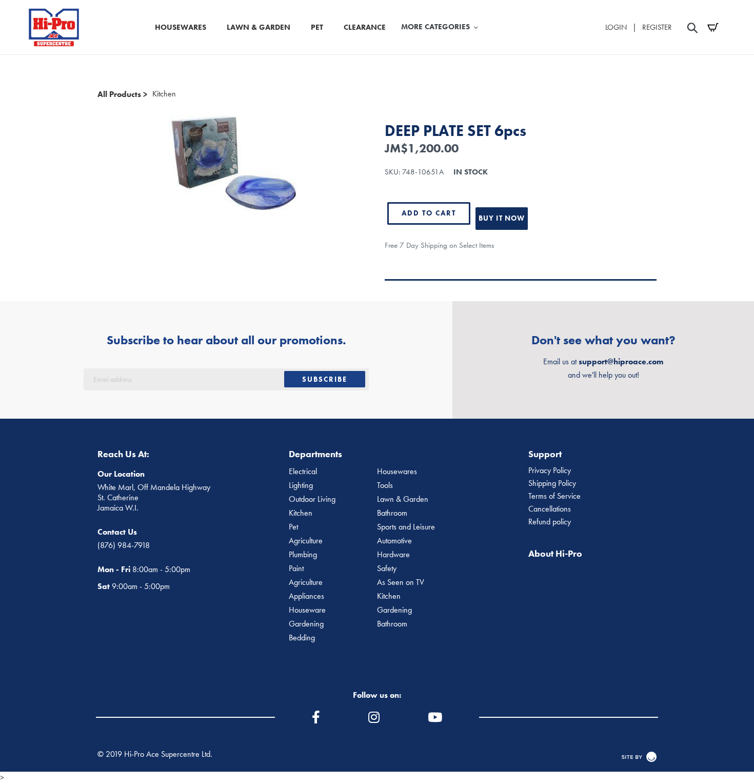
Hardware (393, 555)
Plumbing (303, 555)
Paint (296, 568)
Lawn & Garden (402, 499)
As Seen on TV (400, 582)
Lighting (301, 485)
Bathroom (392, 513)
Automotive (394, 541)
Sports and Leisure (406, 527)
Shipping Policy (552, 483)
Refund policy (549, 522)
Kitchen (164, 94)
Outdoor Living (312, 499)
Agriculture (306, 541)
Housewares (397, 471)
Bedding (302, 638)
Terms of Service (554, 496)
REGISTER (657, 27)
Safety (386, 568)
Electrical (303, 471)
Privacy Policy (549, 470)
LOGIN (616, 27)
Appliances (306, 596)
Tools (385, 485)
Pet (293, 527)
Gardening (394, 610)
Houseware (307, 610)
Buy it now (502, 218)
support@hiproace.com (621, 361)
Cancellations (549, 509)
